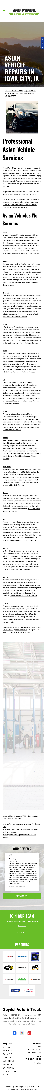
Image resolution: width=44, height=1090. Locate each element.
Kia (4, 380)
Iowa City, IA (13, 861)
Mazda (5, 438)
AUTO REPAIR (9, 1061)
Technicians (22, 926)
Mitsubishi (7, 467)
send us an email (21, 630)
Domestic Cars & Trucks (19, 205)
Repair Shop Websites (27, 1087)
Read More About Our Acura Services (25, 253)
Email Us (37, 1063)
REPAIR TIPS (8, 1064)
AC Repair (11, 200)
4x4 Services (14, 202)
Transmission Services (24, 200)
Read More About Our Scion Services (23, 540)
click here (22, 932)
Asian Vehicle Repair (27, 202)
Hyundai (6, 293)
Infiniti (5, 325)
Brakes (5, 200)
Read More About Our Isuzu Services (21, 372)
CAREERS (7, 1057)
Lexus (5, 411)
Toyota (5, 603)
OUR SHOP (7, 1054)
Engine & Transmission (20, 207)
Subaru (5, 548)
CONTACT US (9, 1068)
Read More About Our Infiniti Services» (25, 343)
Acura (5, 232)
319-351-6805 (8, 630)
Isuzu (5, 351)
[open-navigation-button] (4, 11)
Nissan (5, 493)
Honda (5, 261)
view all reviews (21, 896)
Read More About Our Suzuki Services (23, 596)
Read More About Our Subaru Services (16, 569)
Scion (5, 519)
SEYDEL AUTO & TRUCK (14, 91)
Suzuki (5, 577)
